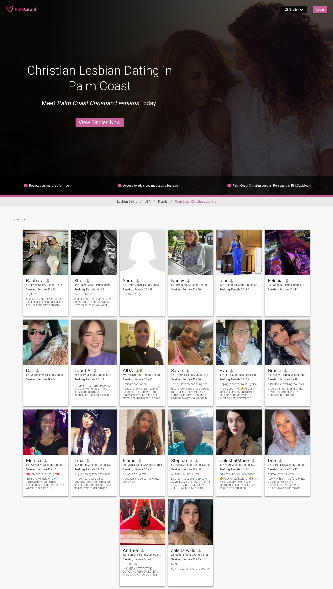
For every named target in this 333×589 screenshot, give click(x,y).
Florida (162, 201)
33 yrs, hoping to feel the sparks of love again (94, 474)
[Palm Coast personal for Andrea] (142, 522)
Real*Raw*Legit (132, 294)
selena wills (183, 550)
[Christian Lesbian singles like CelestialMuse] (239, 432)
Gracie (274, 370)
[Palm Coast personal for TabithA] (94, 342)
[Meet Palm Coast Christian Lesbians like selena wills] (190, 522)
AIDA (128, 370)
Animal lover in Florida (281, 474)
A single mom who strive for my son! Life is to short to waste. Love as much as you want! (93, 301)
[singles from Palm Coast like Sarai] (142, 252)
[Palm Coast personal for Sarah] (190, 342)
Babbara (35, 280)
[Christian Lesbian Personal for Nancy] (190, 252)
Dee (272, 460)
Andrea (130, 550)
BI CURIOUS (130, 564)
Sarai (128, 280)
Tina (78, 460)
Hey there (31, 294)
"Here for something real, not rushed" (287, 384)
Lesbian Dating (127, 201)
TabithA (82, 370)
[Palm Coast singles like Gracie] (287, 342)
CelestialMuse (234, 460)
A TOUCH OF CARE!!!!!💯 (185, 474)
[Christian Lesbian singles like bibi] (239, 252)
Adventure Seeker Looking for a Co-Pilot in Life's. (239, 474)
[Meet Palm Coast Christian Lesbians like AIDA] (142, 342)
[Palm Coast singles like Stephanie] (190, 432)
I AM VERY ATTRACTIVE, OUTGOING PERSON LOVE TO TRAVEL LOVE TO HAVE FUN (141, 571)
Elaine (129, 460)
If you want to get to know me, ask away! (141, 480)
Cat (29, 370)
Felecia (275, 280)
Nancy (177, 280)
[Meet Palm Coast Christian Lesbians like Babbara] (45, 252)
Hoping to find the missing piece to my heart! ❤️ (239, 384)
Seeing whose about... (136, 384)
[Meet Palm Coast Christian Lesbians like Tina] (94, 432)
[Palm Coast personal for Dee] (287, 432)
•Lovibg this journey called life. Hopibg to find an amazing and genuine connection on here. (44, 301)
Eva (223, 370)
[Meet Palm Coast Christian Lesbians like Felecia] (287, 252)
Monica (33, 460)
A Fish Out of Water (134, 474)
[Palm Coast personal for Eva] (239, 342)
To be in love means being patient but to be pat (190, 384)
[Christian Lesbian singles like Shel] (94, 252)
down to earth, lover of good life (190, 568)
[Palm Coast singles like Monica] (45, 432)
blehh (174, 564)
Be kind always (83, 294)
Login (320, 9)
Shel (78, 280)
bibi (223, 280)
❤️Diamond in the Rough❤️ (42, 474)
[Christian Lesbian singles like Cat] (45, 342)
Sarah (177, 370)
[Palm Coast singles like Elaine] (142, 432)
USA (148, 201)
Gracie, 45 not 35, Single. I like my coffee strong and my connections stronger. (285, 391)
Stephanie (181, 460)
